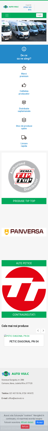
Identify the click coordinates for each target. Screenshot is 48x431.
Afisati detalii (27, 422)
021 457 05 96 (15, 393)
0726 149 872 (27, 393)
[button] (38, 330)
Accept (40, 422)
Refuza (25, 426)
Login (39, 15)
